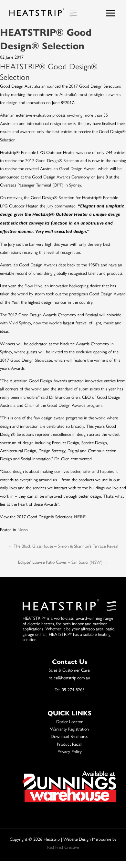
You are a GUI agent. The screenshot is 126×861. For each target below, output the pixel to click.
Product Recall (69, 744)
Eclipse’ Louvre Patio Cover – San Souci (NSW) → (63, 562)
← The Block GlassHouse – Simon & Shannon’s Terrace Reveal (63, 545)
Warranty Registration (69, 728)
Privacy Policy (70, 751)
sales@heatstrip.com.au (69, 677)
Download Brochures (69, 736)
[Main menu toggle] (111, 13)
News (22, 529)
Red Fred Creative (63, 847)
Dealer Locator (69, 721)
